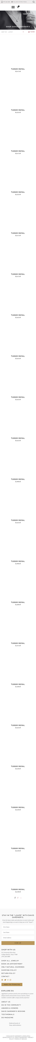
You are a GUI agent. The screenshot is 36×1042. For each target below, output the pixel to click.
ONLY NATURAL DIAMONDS (12, 967)
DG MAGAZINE (7, 1017)
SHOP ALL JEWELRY (10, 960)
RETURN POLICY (8, 973)
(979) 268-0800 (6, 1)
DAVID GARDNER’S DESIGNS (13, 1011)
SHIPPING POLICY (9, 970)
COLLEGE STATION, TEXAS (20, 1)
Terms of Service (21, 1039)
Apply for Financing (12, 984)
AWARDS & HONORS (9, 1008)
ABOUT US (5, 1002)
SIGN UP (18, 943)
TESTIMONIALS (7, 1014)
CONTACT (5, 976)
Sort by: (4, 32)
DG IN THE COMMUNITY (11, 1005)
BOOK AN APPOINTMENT (11, 964)
